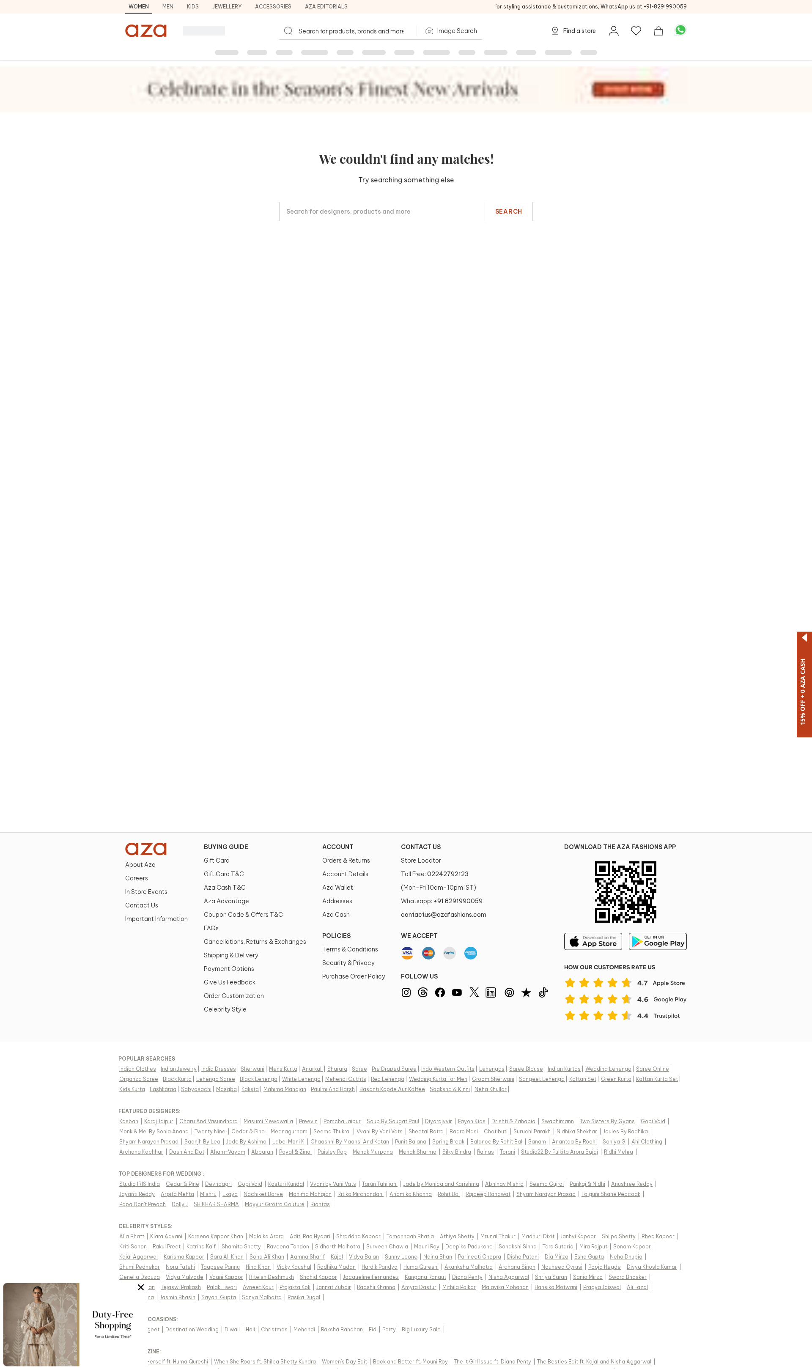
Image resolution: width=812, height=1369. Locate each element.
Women (139, 6)
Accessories (273, 6)
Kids (193, 6)
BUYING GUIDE (226, 847)
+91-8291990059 (665, 6)
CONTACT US (421, 847)
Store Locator (421, 860)
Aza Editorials (326, 6)
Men (167, 6)
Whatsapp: (442, 901)
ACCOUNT (338, 847)
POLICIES (336, 936)
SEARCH (508, 211)
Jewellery (226, 6)
